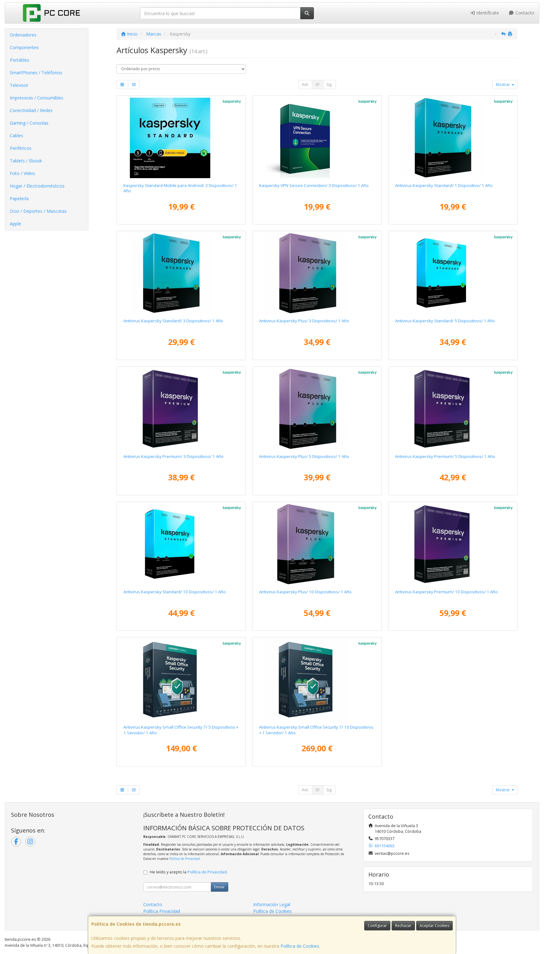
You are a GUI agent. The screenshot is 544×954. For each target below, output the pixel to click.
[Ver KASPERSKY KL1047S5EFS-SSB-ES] (453, 409)
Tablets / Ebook (26, 161)
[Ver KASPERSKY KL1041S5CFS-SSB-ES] (181, 273)
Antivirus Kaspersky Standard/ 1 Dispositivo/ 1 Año (444, 185)
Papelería (19, 198)
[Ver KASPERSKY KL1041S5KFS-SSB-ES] (181, 544)
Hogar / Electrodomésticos (37, 186)
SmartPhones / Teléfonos (36, 73)
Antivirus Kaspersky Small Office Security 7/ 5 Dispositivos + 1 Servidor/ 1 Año (180, 729)
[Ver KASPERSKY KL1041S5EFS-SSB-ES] (453, 273)
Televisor (19, 85)
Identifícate (487, 13)
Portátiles (19, 60)
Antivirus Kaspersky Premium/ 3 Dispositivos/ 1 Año (173, 456)
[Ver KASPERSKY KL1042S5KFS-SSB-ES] (317, 544)
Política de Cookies (299, 946)
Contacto (524, 13)
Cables (16, 135)
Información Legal (271, 904)
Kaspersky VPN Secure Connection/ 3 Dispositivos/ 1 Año (314, 185)
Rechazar (403, 925)
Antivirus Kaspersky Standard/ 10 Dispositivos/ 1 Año (174, 592)
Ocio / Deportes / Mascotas (38, 211)
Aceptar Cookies (434, 925)
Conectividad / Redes (31, 110)
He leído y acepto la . (189, 872)
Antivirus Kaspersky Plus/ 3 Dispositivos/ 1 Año (304, 321)
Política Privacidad (161, 911)
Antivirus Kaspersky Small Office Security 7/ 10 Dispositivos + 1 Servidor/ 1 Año (316, 729)
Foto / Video (22, 173)
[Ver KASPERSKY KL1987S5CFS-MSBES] (317, 138)
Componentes (24, 47)
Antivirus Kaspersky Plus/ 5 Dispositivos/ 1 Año (304, 456)
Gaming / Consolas (29, 123)
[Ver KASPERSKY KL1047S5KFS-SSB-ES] (453, 544)
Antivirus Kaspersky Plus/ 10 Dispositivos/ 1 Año (305, 592)
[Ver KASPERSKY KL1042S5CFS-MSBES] (317, 273)
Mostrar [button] (503, 84)
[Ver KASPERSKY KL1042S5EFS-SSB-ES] (317, 409)
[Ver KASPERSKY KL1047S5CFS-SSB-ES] (181, 409)
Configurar (377, 925)
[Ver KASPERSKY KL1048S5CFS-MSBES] (181, 138)
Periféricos (20, 148)
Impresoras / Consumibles (36, 98)
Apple (15, 224)
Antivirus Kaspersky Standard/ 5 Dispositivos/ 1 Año (445, 321)
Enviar (219, 886)
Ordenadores (23, 35)
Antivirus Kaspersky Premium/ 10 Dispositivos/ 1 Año (446, 592)
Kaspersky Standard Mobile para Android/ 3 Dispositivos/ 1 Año (180, 188)
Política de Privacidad (184, 858)
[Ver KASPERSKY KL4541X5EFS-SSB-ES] (181, 679)
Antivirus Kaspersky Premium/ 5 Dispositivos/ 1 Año (445, 456)
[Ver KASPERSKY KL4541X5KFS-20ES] (317, 679)
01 (317, 84)
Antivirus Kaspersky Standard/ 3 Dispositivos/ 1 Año (173, 321)
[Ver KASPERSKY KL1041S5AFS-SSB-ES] (453, 138)
